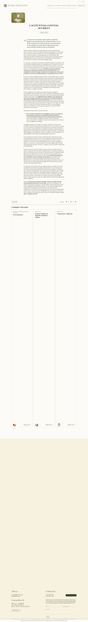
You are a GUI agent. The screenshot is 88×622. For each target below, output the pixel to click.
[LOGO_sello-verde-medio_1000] (5, 5)
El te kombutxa (18, 215)
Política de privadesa (61, 620)
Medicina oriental (22, 211)
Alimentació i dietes (16, 211)
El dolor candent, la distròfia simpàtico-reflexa (41, 215)
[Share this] (66, 201)
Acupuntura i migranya (64, 214)
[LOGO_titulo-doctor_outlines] (18, 5)
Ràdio (17, 212)
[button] (83, 1)
